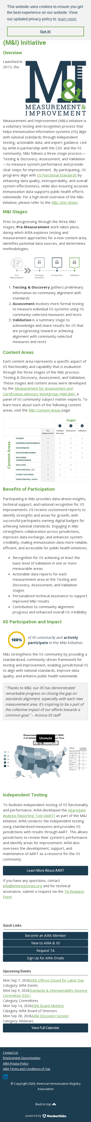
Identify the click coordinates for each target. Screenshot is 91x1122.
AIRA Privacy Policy (15, 1063)
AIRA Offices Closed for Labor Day (57, 980)
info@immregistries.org (22, 885)
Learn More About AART (45, 870)
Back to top (43, 1104)
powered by (33, 1115)
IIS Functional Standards (57, 175)
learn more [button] (67, 19)
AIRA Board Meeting (48, 1005)
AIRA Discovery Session (50, 1016)
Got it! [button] (45, 31)
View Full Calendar (45, 1028)
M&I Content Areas (45, 410)
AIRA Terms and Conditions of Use (26, 1069)
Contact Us (10, 1053)
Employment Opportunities (21, 1058)
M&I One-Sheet (64, 202)
